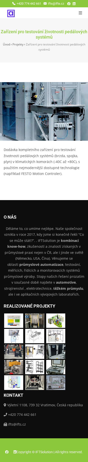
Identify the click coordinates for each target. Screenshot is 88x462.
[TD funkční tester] (55, 336)
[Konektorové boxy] (13, 320)
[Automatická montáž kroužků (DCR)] (13, 382)
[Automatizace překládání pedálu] (34, 336)
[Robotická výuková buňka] (13, 336)
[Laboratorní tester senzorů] (55, 351)
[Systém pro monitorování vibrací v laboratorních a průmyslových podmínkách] (55, 367)
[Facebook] (68, 4)
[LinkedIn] (74, 4)
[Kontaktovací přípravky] (13, 351)
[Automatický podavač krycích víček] (13, 367)
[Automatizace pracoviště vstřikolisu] (55, 320)
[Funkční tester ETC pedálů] (34, 351)
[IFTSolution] (11, 12)
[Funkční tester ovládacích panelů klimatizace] (34, 382)
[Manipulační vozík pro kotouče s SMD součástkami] (34, 367)
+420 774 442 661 (29, 3)
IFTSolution (44, 452)
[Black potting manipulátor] (55, 382)
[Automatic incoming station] (34, 320)
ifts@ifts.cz (56, 3)
